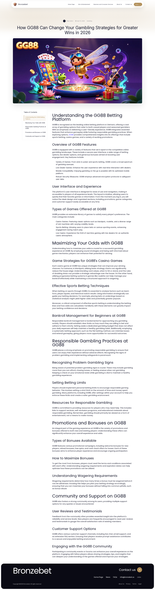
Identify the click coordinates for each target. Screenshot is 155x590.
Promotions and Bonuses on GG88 (35, 132)
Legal (139, 584)
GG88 (71, 135)
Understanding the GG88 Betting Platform (35, 118)
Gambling (89, 21)
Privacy (128, 584)
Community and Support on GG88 (35, 136)
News (108, 577)
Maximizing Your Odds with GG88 (35, 123)
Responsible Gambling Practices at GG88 (35, 127)
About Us (121, 584)
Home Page (98, 577)
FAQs (115, 577)
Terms (134, 584)
